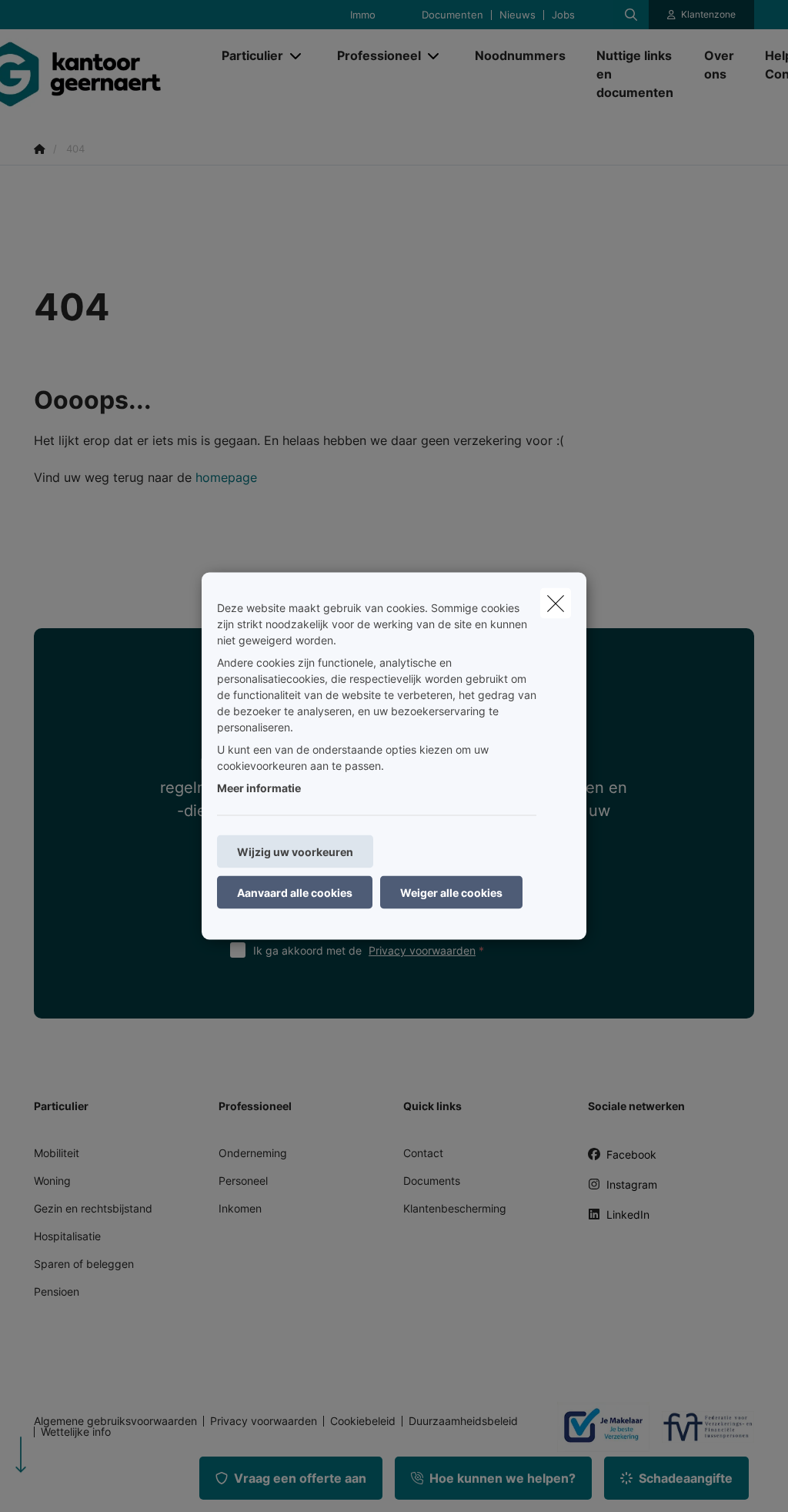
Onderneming (253, 1152)
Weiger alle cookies (451, 892)
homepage (226, 477)
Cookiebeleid (363, 1421)
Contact (423, 1152)
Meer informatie (259, 787)
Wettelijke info (76, 1432)
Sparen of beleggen (84, 1263)
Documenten (452, 15)
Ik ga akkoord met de (364, 950)
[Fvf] (701, 1426)
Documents (431, 1180)
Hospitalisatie (67, 1236)
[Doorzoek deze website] (631, 14)
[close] (555, 603)
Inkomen (240, 1208)
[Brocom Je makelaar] (597, 1426)
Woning (52, 1180)
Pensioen (56, 1291)
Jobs (563, 15)
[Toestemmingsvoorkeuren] (61, 1482)
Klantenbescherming (454, 1208)
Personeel (243, 1180)
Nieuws (517, 15)
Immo (363, 15)
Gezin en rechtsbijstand (93, 1208)
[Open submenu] (296, 55)
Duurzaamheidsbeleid (463, 1421)
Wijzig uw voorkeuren (295, 851)
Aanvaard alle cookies (294, 892)
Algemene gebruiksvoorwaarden (115, 1421)
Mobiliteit (56, 1152)
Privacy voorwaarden (422, 950)
